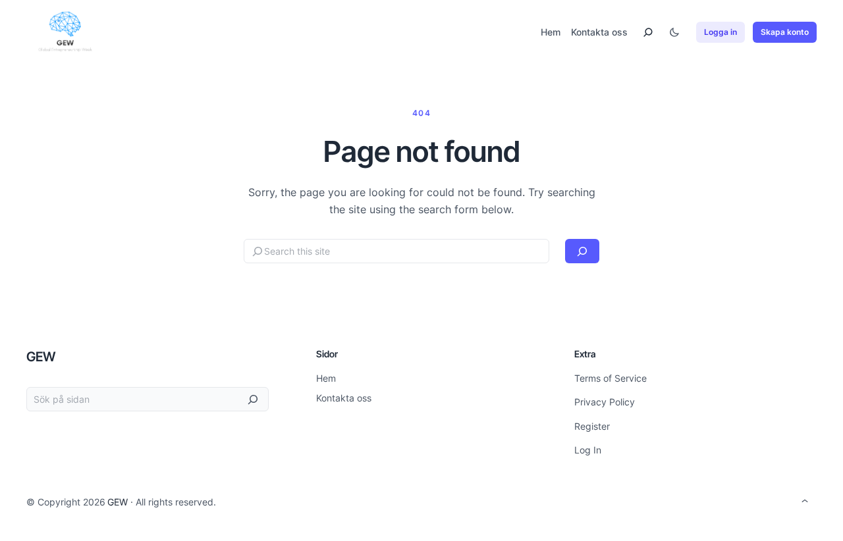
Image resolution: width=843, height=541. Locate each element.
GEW (40, 357)
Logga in (720, 32)
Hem (550, 32)
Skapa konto (785, 32)
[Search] (582, 251)
